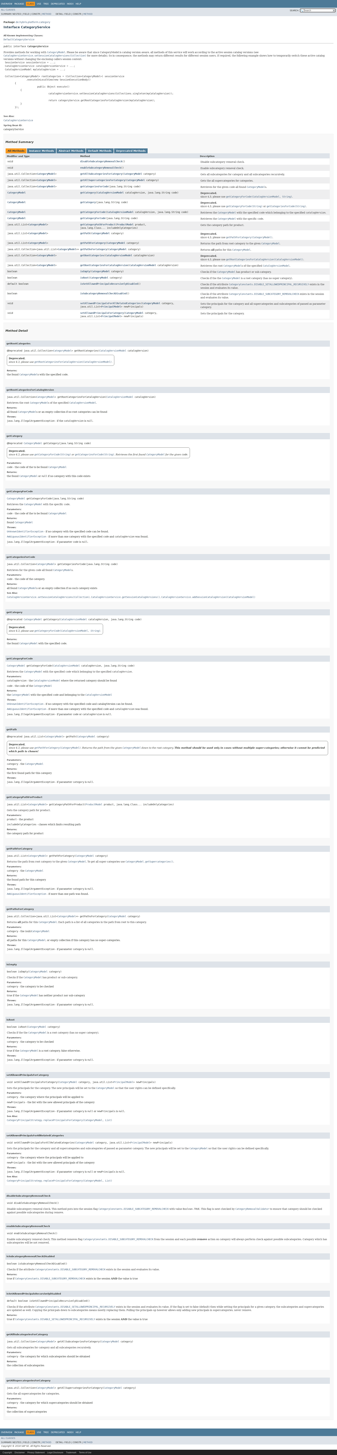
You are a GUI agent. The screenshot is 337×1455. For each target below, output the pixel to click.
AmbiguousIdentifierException (26, 536)
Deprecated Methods (131, 150)
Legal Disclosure (55, 1452)
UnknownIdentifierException (25, 531)
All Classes (8, 10)
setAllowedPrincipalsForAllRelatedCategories (110, 303)
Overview (6, 4)
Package (19, 4)
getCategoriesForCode (94, 186)
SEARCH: (294, 10)
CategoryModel (46, 173)
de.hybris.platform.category (33, 22)
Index (70, 4)
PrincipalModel (111, 306)
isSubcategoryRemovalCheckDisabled (103, 293)
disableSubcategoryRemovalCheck (101, 161)
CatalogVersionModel (110, 192)
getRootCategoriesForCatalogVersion (104, 265)
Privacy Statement (36, 1452)
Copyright (7, 1452)
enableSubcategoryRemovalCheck (100, 167)
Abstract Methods (71, 150)
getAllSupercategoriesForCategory (102, 180)
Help (78, 4)
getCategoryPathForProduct (97, 224)
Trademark (71, 1452)
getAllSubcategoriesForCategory (101, 173)
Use (39, 4)
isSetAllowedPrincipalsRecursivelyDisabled (109, 283)
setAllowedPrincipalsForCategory (102, 313)
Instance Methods (41, 150)
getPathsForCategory (93, 249)
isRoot (84, 277)
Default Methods (99, 150)
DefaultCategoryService (19, 39)
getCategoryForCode (92, 212)
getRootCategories (92, 255)
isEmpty (85, 271)
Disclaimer (20, 1452)
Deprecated (58, 4)
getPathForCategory (92, 243)
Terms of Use (85, 1452)
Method (46, 14)
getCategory (88, 192)
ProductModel (125, 224)
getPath (85, 233)
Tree (46, 4)
